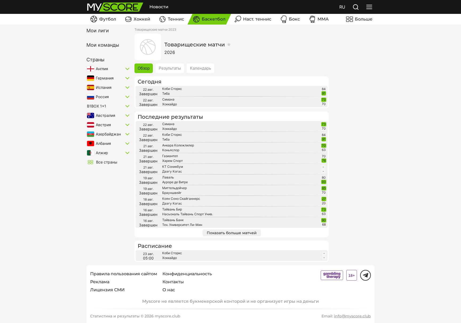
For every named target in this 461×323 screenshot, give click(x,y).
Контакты (173, 281)
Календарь (200, 68)
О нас (168, 289)
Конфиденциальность (187, 273)
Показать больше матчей (232, 232)
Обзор (144, 68)
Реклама (99, 281)
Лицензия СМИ (107, 289)
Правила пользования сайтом (123, 273)
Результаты (170, 68)
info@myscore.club (352, 316)
